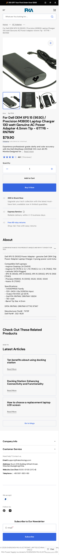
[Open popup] (23, 211)
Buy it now (28, 187)
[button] (4, 10)
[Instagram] (45, 3)
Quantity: (6, 163)
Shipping (6, 141)
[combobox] (28, 17)
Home (5, 25)
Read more (29, 151)
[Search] (50, 17)
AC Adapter (17, 25)
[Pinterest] (50, 3)
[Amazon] (55, 3)
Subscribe (28, 537)
